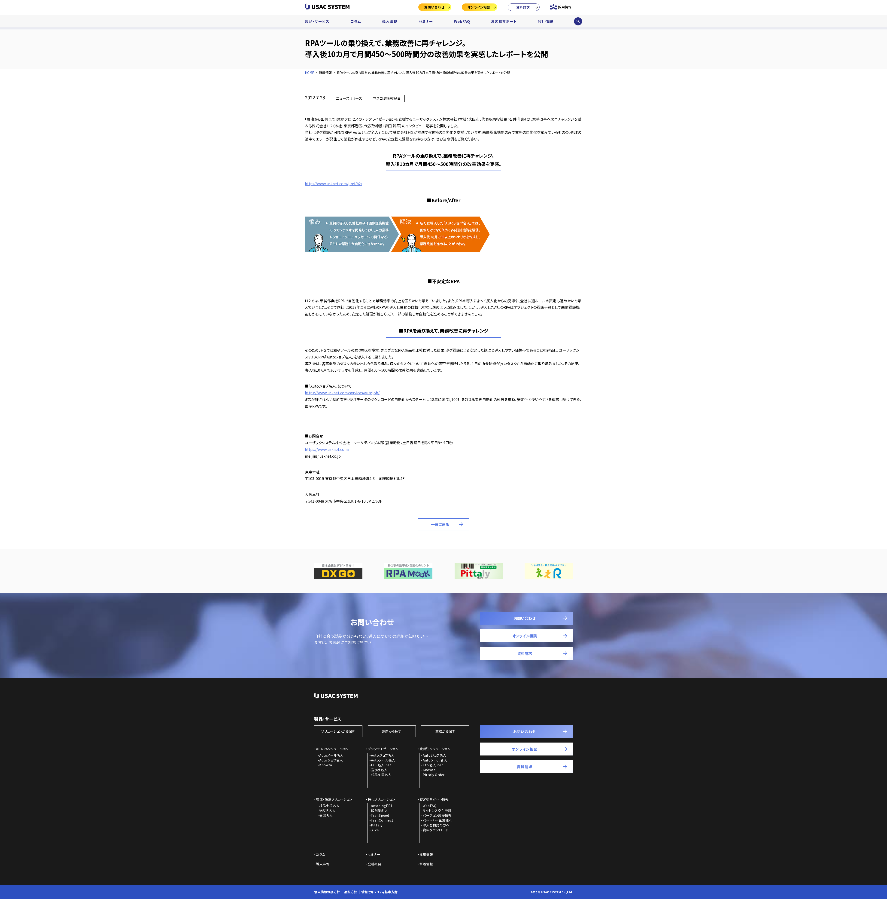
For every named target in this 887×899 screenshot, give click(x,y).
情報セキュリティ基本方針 (379, 892)
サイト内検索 (578, 21)
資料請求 (523, 7)
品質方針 (350, 892)
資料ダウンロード (435, 830)
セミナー (426, 21)
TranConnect (382, 820)
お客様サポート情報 (434, 799)
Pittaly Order (434, 774)
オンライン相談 (479, 7)
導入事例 (390, 21)
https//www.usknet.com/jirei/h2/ (333, 183)
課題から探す (392, 731)
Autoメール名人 (331, 755)
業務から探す (445, 731)
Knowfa (325, 765)
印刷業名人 (379, 810)
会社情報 (545, 21)
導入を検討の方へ (436, 825)
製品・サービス (317, 21)
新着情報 (426, 864)
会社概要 (374, 864)
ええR (375, 830)
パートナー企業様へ (437, 820)
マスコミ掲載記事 (387, 98)
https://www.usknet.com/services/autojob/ (342, 392)
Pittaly (377, 825)
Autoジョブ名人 (331, 760)
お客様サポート (504, 21)
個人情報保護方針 (327, 892)
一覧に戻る (440, 524)
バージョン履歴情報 (437, 815)
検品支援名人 (381, 774)
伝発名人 (326, 815)
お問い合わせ (434, 7)
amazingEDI (381, 805)
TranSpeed (380, 815)
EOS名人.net (381, 765)
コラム (355, 21)
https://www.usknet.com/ (327, 449)
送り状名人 (379, 770)
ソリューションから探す (338, 731)
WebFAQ (462, 21)
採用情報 (565, 7)
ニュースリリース (349, 98)
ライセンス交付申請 (437, 810)
